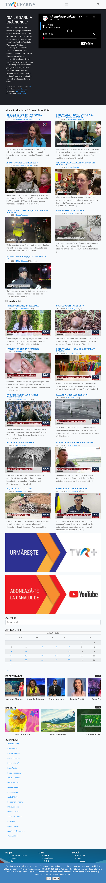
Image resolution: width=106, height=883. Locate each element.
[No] (102, 873)
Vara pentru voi (22, 734)
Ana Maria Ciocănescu (75, 119)
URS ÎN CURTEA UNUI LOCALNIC (20, 443)
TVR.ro (46, 855)
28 (69, 660)
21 (69, 656)
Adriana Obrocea (20, 89)
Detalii (56, 878)
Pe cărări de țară (58, 734)
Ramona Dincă (13, 763)
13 (56, 651)
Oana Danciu (12, 836)
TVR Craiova (70, 398)
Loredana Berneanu (15, 802)
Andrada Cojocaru (35, 699)
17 (11, 656)
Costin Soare (21, 445)
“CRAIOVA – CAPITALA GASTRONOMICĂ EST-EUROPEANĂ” (76, 164)
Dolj (29, 86)
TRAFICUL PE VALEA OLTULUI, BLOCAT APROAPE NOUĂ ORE (27, 211)
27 (56, 660)
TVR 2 (46, 861)
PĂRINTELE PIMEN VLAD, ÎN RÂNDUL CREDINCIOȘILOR (22, 396)
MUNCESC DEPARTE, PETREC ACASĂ (22, 306)
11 (26, 651)
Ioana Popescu (22, 215)
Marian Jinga (71, 213)
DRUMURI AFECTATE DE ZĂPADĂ (70, 210)
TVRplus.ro (48, 858)
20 (56, 656)
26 (42, 660)
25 (26, 660)
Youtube (80, 858)
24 (11, 660)
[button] (99, 676)
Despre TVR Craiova (19, 855)
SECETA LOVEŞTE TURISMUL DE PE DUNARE (75, 443)
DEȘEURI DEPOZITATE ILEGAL (19, 489)
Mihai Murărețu (21, 91)
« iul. (7, 670)
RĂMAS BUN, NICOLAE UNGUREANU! (72, 395)
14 (69, 651)
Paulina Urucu (12, 812)
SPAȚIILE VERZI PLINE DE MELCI (70, 306)
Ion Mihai (11, 821)
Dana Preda (97, 699)
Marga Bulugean (72, 167)
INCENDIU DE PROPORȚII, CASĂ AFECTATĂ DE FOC (26, 257)
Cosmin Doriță (71, 445)
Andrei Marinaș (56, 699)
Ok (48, 878)
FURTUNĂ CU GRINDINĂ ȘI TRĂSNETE (22, 349)
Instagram (81, 861)
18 (26, 656)
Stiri (12, 861)
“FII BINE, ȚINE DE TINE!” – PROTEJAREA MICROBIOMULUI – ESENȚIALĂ (24, 116)
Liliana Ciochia (34, 119)
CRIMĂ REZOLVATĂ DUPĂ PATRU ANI (72, 489)
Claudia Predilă (22, 119)
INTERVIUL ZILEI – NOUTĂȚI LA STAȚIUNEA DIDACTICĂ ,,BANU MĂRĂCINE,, (74, 116)
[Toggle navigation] (66, 4)
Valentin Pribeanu (14, 816)
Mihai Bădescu (22, 261)
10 (11, 651)
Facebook (81, 855)
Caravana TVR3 (94, 734)
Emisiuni (14, 858)
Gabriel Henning (13, 787)
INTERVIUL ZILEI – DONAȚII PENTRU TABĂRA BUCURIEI (75, 350)
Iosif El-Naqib (21, 94)
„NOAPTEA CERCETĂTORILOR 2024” (22, 163)
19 (42, 656)
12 (42, 651)
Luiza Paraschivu (22, 309)
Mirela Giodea (12, 783)
